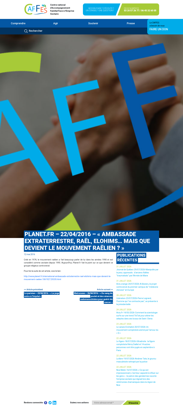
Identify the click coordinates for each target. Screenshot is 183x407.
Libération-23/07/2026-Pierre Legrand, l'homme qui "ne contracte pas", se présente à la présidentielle (137, 301)
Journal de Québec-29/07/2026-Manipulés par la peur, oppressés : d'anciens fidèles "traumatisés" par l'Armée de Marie (137, 272)
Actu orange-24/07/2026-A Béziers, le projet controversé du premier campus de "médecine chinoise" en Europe (137, 287)
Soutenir (93, 23)
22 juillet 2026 (123, 338)
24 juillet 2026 (123, 309)
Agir (55, 23)
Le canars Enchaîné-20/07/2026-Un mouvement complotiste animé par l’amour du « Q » (137, 330)
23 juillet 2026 (123, 324)
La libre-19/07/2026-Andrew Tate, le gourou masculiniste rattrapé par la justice (136, 360)
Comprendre (18, 23)
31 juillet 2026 (123, 266)
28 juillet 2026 (123, 295)
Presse (131, 23)
